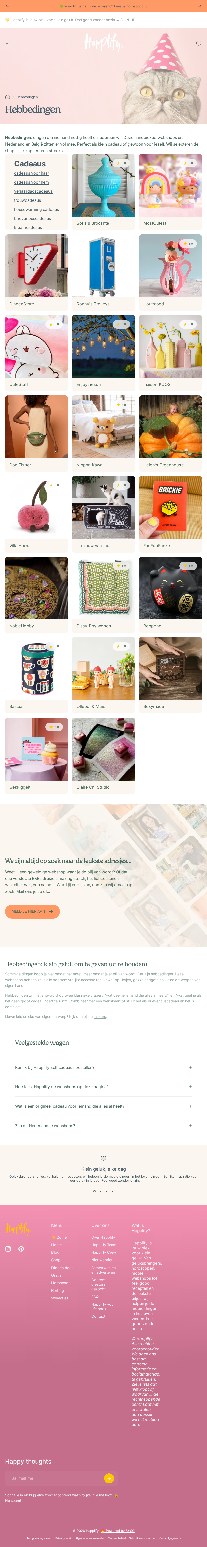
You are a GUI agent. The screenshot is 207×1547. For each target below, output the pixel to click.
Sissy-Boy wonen (93, 625)
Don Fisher (20, 464)
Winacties (59, 1298)
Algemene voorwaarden (90, 1538)
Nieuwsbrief (101, 1260)
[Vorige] (7, 6)
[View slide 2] (100, 1191)
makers (100, 1016)
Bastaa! (16, 706)
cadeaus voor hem (31, 182)
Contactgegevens (170, 1538)
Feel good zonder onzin (120, 1180)
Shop (55, 1260)
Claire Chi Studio (93, 787)
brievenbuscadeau (163, 1001)
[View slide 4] (113, 1191)
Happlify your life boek (103, 1306)
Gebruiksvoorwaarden (142, 1538)
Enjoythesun (88, 384)
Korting (57, 1290)
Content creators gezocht (98, 1284)
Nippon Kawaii (90, 464)
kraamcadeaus (28, 227)
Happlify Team (103, 1245)
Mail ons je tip (29, 891)
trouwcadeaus (27, 200)
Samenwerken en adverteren (103, 1270)
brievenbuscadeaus (32, 218)
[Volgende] (199, 6)
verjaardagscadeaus (33, 191)
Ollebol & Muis (90, 706)
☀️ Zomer (59, 1237)
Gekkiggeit (19, 787)
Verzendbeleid (117, 1538)
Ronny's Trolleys (93, 303)
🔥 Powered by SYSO (118, 1531)
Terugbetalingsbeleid (39, 1538)
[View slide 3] (107, 1191)
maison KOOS (157, 384)
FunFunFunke (156, 545)
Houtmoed (153, 303)
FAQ (95, 1297)
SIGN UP (127, 20)
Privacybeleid (63, 1538)
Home (56, 1245)
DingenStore (21, 303)
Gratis (56, 1275)
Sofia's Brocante (92, 223)
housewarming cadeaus (36, 209)
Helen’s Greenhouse (163, 464)
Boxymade (153, 706)
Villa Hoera (20, 545)
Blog (55, 1252)
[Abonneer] (109, 1478)
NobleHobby (21, 625)
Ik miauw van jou (92, 545)
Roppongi (152, 625)
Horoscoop (61, 1283)
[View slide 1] (94, 1191)
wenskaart (112, 1001)
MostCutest (154, 223)
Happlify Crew (103, 1252)
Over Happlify (103, 1237)
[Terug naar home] (7, 97)
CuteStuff (18, 384)
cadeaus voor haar (31, 173)
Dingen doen (62, 1268)
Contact (98, 1316)
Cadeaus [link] (30, 163)
